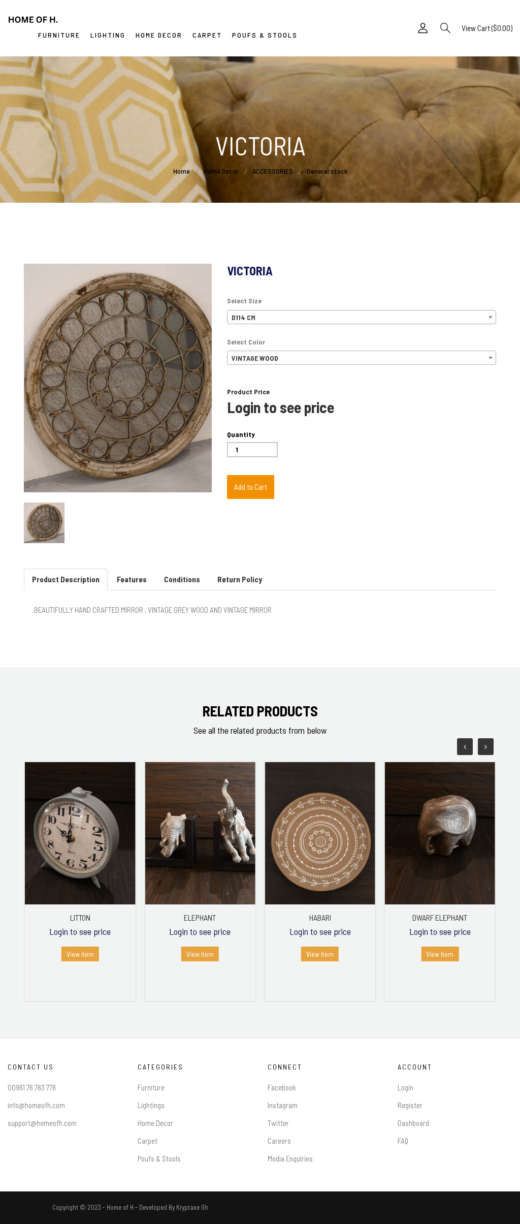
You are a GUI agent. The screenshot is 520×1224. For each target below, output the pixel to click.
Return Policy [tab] (239, 579)
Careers (279, 1140)
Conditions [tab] (182, 579)
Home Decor (221, 171)
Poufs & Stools (159, 1158)
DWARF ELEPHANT (439, 917)
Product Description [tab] (66, 579)
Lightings (151, 1105)
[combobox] (361, 317)
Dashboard (413, 1122)
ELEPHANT (200, 917)
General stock (327, 171)
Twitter (278, 1122)
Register (410, 1105)
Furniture (151, 1087)
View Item (80, 954)
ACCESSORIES (273, 171)
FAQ (403, 1140)
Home (181, 171)
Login (405, 1087)
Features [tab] (132, 579)
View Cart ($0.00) (487, 28)
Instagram (283, 1105)
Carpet (147, 1140)
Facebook (282, 1087)
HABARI (320, 917)
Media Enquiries (290, 1158)
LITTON (80, 917)
